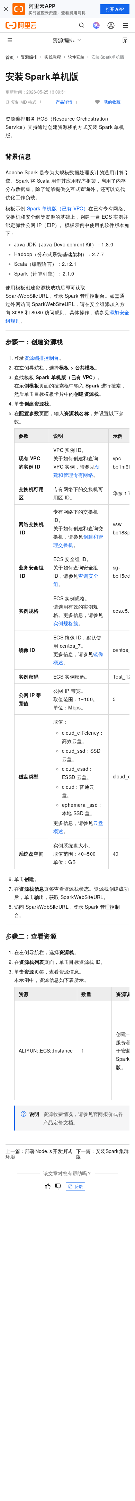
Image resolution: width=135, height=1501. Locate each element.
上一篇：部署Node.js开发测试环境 (39, 1153)
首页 (10, 57)
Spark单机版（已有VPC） (57, 208)
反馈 (78, 1186)
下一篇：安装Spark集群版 (102, 1153)
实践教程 (52, 57)
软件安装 (76, 57)
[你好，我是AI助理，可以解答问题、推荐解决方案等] (96, 25)
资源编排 (29, 57)
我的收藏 (112, 102)
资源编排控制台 (41, 357)
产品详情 (64, 102)
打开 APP (115, 9)
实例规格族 (65, 623)
